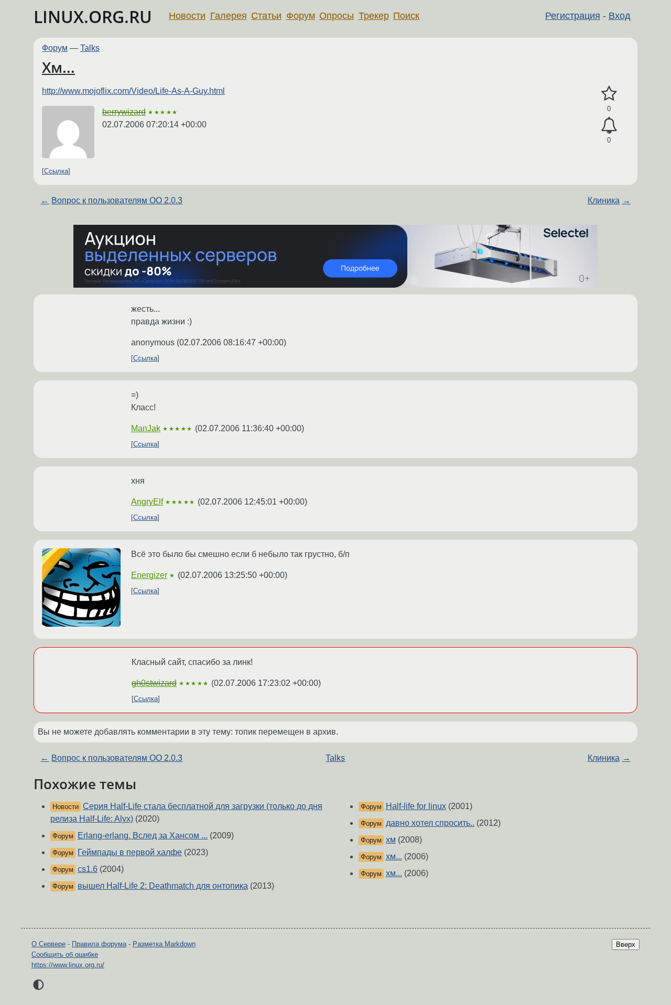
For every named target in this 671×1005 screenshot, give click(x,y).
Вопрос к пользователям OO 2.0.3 (116, 200)
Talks (90, 47)
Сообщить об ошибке (64, 954)
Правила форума (99, 944)
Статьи (266, 15)
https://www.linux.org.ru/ (67, 965)
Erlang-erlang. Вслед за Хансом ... (143, 835)
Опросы (336, 15)
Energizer (149, 575)
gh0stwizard (154, 683)
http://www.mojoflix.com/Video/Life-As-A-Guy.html (133, 90)
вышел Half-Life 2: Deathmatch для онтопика (163, 885)
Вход (620, 15)
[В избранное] (609, 93)
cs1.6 (88, 869)
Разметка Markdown (164, 944)
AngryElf (147, 501)
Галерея (228, 15)
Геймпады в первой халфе (130, 852)
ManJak (145, 428)
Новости (187, 15)
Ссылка (56, 171)
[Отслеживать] (609, 125)
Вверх (625, 944)
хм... (394, 856)
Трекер (374, 15)
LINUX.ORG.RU (93, 16)
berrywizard (124, 111)
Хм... (58, 67)
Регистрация (572, 15)
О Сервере (48, 944)
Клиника (604, 200)
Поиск (406, 15)
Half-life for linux (416, 806)
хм (391, 839)
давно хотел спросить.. (430, 822)
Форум (300, 15)
